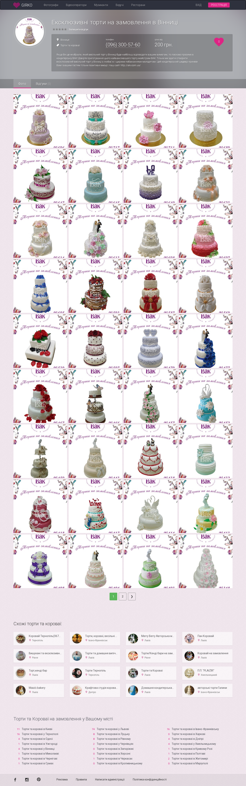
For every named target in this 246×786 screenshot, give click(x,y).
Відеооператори (76, 5)
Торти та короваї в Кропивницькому (119, 763)
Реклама (62, 779)
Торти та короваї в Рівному (114, 738)
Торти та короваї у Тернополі (40, 734)
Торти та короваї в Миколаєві (40, 753)
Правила (81, 779)
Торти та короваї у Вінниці (38, 748)
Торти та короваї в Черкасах (114, 758)
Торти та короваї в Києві (37, 729)
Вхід (198, 5)
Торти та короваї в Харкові (188, 734)
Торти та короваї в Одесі (37, 738)
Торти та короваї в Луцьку (113, 734)
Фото (22, 84)
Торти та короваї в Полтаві (188, 753)
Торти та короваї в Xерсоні (113, 753)
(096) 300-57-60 (123, 45)
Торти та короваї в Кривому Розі (192, 748)
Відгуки (43, 84)
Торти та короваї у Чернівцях (115, 743)
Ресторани (138, 5)
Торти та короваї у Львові (113, 729)
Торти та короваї (70, 45)
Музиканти (101, 5)
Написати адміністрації (110, 779)
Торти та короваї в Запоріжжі (115, 748)
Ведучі (120, 5)
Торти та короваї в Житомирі (190, 758)
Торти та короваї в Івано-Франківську (195, 729)
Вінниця (65, 39)
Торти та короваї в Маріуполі (190, 763)
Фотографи (51, 5)
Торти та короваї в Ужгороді (39, 743)
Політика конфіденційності (150, 779)
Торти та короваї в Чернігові (39, 758)
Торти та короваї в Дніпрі (188, 738)
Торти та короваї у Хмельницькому (194, 743)
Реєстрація (219, 5)
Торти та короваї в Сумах (37, 763)
